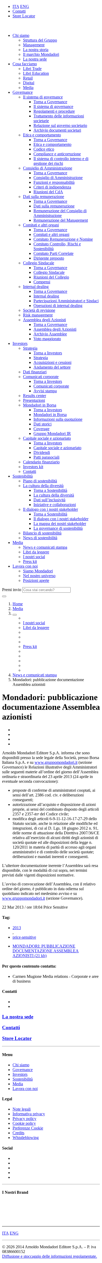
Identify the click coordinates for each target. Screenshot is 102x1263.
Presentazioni (34, 400)
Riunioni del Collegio (51, 277)
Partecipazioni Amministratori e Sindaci (66, 301)
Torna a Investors (47, 353)
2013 (17, 927)
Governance (23, 92)
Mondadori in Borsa (39, 405)
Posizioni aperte (36, 580)
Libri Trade (32, 68)
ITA (16, 6)
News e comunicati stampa (45, 547)
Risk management (38, 315)
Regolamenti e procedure (54, 111)
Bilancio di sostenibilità (42, 533)
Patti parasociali (46, 457)
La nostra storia (35, 49)
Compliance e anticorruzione (57, 154)
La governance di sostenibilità (58, 528)
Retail (28, 78)
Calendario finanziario (41, 462)
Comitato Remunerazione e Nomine (63, 239)
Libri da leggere (36, 552)
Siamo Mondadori (38, 571)
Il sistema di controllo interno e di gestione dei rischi (60, 161)
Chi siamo (21, 35)
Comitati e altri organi (41, 225)
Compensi (41, 282)
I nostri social (34, 556)
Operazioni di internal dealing (57, 305)
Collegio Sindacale (38, 263)
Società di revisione (39, 310)
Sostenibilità (23, 476)
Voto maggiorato (47, 338)
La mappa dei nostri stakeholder (59, 523)
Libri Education (36, 73)
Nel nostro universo (39, 575)
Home (18, 604)
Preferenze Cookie (28, 1128)
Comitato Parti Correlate (53, 253)
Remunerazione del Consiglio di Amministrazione (60, 213)
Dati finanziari (35, 372)
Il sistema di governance (43, 97)
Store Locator (24, 16)
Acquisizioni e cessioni (52, 362)
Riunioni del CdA (48, 192)
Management (33, 45)
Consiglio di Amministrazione (47, 168)
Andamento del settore (52, 367)
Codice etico (43, 149)
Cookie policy (24, 1123)
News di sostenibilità (40, 538)
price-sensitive (24, 937)
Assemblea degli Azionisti (44, 320)
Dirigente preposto (48, 258)
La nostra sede (35, 59)
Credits (18, 1133)
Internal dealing (36, 286)
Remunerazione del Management (60, 220)
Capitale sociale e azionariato (47, 438)
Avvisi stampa (45, 391)
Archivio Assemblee (50, 334)
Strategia (30, 348)
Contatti (19, 11)
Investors (20, 343)
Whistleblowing (26, 1137)
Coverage (41, 429)
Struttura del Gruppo (40, 40)
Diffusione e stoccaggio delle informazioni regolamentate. (49, 1256)
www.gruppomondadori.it (56, 762)
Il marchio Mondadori (41, 54)
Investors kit (33, 466)
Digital (28, 83)
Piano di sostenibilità (40, 481)
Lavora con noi (25, 566)
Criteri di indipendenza (52, 187)
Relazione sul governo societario (60, 125)
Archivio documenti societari (57, 130)
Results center (34, 395)
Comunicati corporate (41, 376)
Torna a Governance (50, 102)
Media (28, 87)
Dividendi (41, 452)
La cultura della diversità (43, 485)
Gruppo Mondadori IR (52, 433)
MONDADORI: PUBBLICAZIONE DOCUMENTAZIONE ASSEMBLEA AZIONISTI (46, 951)
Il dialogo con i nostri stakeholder (50, 509)
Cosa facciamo (25, 64)
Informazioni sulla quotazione (57, 419)
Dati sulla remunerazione (43, 196)
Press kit (30, 561)
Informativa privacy (29, 1114)
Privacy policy (24, 1118)
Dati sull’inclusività (49, 500)
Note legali (22, 1109)
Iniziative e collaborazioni (54, 504)
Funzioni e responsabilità (54, 182)
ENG (24, 6)
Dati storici (42, 424)
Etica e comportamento (42, 135)
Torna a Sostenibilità (50, 490)
